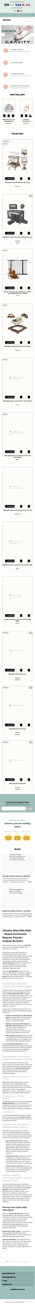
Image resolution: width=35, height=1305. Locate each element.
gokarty (11, 1112)
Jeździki (5, 1112)
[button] (17, 1273)
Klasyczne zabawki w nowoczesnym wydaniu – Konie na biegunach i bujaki (17, 1178)
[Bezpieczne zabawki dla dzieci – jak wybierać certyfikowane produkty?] (17, 898)
